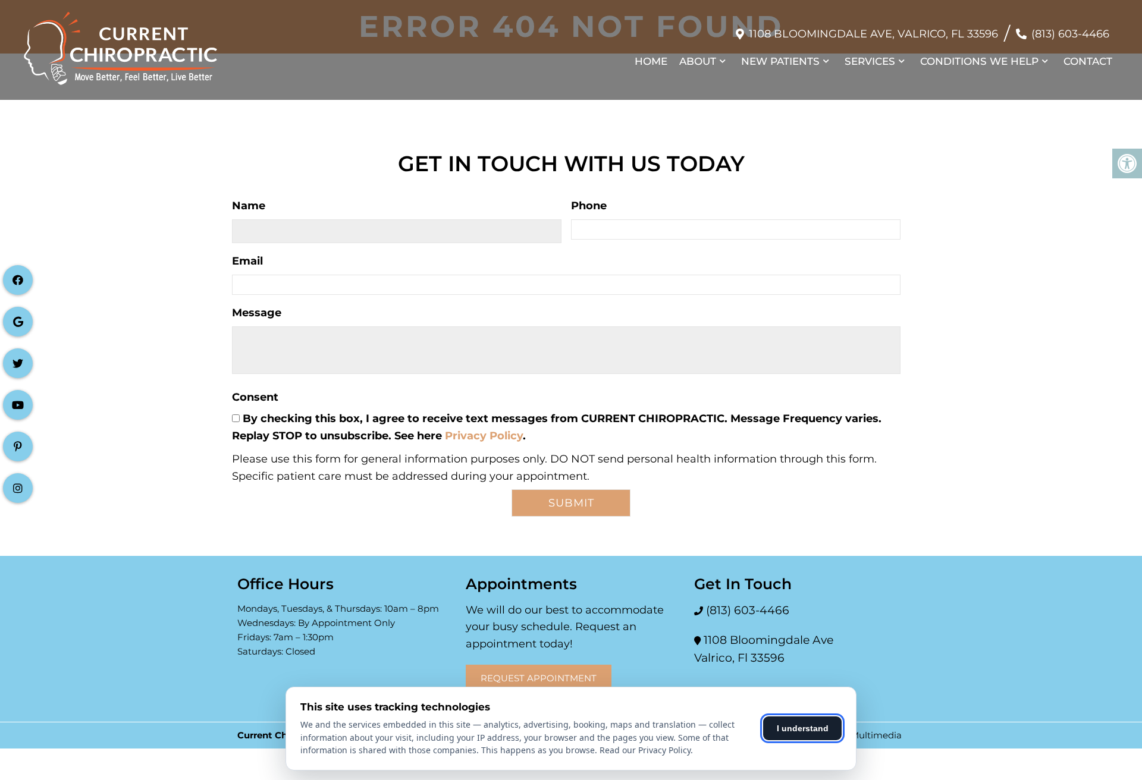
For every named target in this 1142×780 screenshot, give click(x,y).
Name (248, 205)
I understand (803, 728)
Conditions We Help (979, 61)
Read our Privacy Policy (645, 750)
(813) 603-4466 (1070, 33)
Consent (255, 397)
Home (651, 61)
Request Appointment (539, 678)
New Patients (780, 61)
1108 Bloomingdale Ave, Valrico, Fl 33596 (873, 33)
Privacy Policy (484, 435)
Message (256, 312)
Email (247, 261)
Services (870, 61)
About (697, 61)
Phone (589, 205)
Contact (1087, 61)
